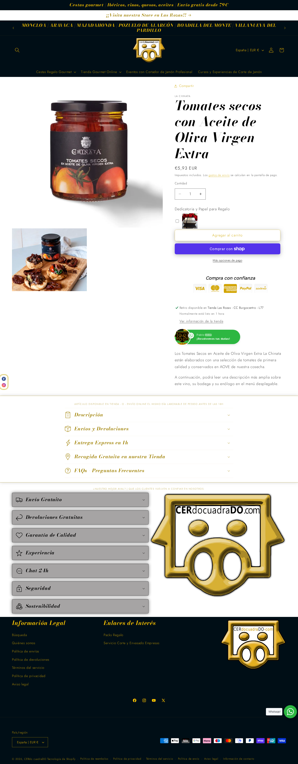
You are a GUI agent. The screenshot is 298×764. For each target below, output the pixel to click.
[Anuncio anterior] (13, 27)
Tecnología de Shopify (61, 759)
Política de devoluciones (30, 659)
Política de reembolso (94, 759)
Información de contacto (238, 759)
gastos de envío (219, 175)
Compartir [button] (186, 85)
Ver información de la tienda (201, 321)
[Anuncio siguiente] (285, 27)
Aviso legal (20, 684)
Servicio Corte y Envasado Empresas (131, 643)
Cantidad (181, 183)
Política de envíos (25, 651)
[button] (17, 50)
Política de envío (188, 759)
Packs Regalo (113, 635)
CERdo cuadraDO (35, 759)
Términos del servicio (28, 668)
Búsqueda (19, 635)
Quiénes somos (23, 643)
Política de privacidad (29, 676)
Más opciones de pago (227, 260)
